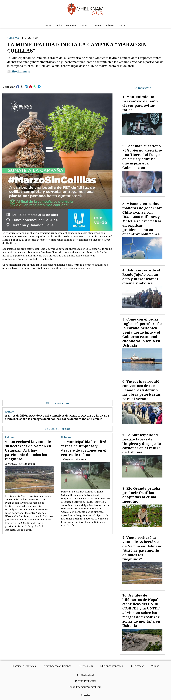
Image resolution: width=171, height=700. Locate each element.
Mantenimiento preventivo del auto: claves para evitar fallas (140, 103)
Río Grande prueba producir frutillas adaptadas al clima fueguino (141, 495)
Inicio (48, 25)
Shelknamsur (21, 71)
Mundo (9, 411)
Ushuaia (13, 38)
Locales (58, 25)
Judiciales (109, 25)
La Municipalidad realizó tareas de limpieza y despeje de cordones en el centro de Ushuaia (83, 448)
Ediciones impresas (111, 666)
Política (83, 25)
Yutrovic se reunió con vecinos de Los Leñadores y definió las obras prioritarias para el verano (141, 390)
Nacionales (71, 25)
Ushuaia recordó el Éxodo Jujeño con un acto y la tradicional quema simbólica (141, 276)
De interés (96, 25)
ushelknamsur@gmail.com (86, 687)
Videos (155, 666)
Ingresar (138, 666)
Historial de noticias (24, 666)
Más (120, 25)
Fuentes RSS (86, 666)
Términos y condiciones (57, 666)
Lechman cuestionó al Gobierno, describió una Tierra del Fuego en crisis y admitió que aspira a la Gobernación (142, 156)
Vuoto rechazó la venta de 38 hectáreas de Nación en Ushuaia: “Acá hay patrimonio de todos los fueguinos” (28, 450)
